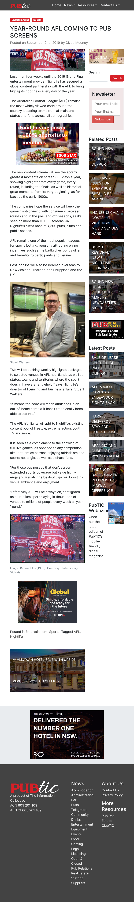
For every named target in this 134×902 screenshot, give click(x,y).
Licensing (78, 854)
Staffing (77, 878)
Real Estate (80, 873)
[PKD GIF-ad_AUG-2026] (67, 735)
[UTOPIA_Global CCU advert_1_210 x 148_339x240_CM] (47, 602)
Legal (75, 849)
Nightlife (16, 637)
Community (80, 815)
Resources (86, 5)
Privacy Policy (112, 795)
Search (94, 72)
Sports (37, 19)
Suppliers (78, 883)
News (68, 5)
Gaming (77, 844)
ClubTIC (108, 826)
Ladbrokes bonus (58, 250)
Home (56, 5)
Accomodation (82, 790)
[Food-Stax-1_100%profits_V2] (47, 144)
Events (76, 834)
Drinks (76, 820)
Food (75, 839)
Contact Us (108, 5)
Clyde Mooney (77, 43)
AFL (77, 632)
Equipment (79, 829)
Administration (82, 795)
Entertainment (20, 19)
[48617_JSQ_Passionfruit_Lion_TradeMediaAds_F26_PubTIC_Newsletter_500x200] (106, 56)
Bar (73, 800)
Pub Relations (81, 868)
